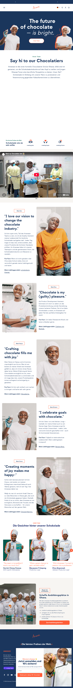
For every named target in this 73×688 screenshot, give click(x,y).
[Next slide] (71, 550)
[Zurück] (15, 2)
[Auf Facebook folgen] (4, 675)
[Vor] (57, 2)
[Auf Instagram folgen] (8, 675)
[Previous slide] (3, 550)
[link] (36, 41)
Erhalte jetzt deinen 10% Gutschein (30, 675)
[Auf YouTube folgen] (12, 675)
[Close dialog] (70, 650)
